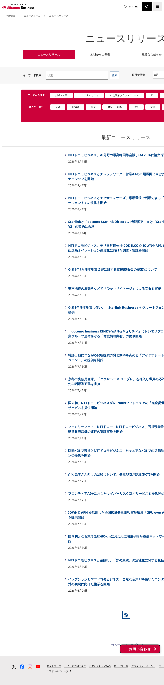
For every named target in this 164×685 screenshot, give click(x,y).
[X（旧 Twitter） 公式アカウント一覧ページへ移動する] (14, 666)
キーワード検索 (32, 75)
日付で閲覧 (138, 75)
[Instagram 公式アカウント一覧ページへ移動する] (30, 666)
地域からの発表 (100, 54)
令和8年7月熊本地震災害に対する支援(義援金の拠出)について (112, 269)
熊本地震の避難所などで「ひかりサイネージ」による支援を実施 (114, 288)
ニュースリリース (49, 54)
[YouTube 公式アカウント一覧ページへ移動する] (38, 666)
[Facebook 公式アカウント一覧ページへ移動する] (22, 666)
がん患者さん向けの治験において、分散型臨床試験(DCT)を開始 (113, 474)
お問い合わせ (140, 649)
